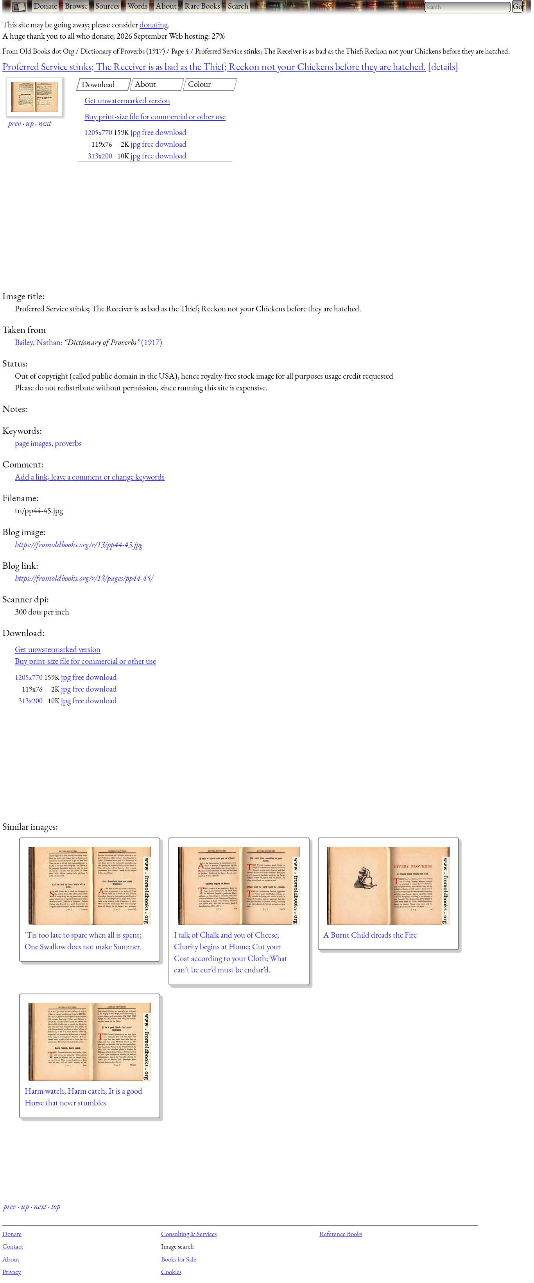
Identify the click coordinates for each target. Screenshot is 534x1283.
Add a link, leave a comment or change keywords (90, 476)
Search (238, 5)
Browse (76, 5)
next (44, 123)
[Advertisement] (141, 227)
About (166, 5)
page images (33, 443)
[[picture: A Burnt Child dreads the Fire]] (388, 886)
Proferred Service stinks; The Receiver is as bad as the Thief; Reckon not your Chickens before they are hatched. (214, 66)
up (30, 123)
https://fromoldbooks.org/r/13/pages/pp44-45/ (84, 578)
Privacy (11, 1271)
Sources (107, 5)
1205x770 (98, 132)
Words (137, 5)
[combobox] (468, 7)
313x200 (100, 155)
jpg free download (158, 132)
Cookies (171, 1271)
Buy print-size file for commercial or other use (155, 116)
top (55, 1206)
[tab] (103, 84)
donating (154, 24)
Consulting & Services (189, 1233)
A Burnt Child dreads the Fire (370, 934)
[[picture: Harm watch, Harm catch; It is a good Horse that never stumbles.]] (90, 1042)
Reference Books (340, 1233)
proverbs (68, 443)
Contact (12, 1246)
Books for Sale (178, 1259)
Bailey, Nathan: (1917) (88, 342)
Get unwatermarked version (127, 100)
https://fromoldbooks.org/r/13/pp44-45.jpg (79, 544)
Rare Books (202, 5)
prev (14, 123)
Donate (45, 5)
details (443, 66)
